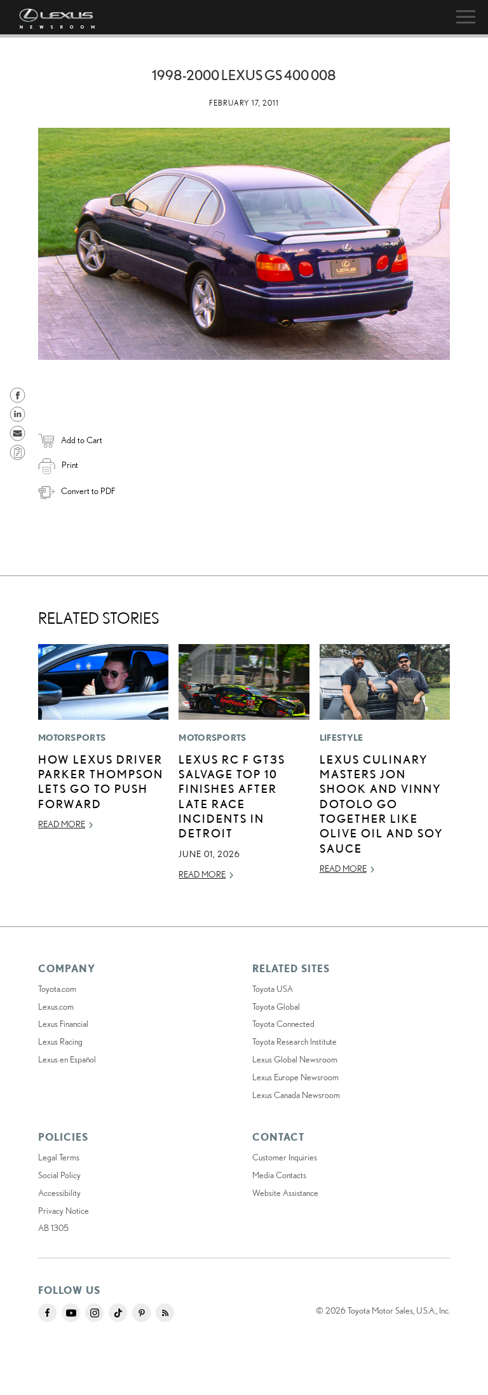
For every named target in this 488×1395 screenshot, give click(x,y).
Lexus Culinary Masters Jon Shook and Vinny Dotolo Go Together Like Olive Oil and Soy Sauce (382, 804)
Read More (61, 824)
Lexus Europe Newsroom (295, 1077)
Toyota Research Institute (294, 1041)
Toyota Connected (283, 1024)
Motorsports (71, 737)
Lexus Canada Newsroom (296, 1095)
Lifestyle (341, 737)
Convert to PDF (88, 491)
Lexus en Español (67, 1059)
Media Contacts (279, 1175)
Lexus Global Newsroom (294, 1059)
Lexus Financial (63, 1024)
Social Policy (59, 1175)
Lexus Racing (60, 1041)
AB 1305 (53, 1228)
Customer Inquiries (284, 1157)
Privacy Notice (63, 1211)
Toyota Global (276, 1006)
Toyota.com (57, 989)
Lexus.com (56, 1006)
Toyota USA (272, 989)
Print (70, 465)
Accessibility (59, 1193)
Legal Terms (58, 1157)
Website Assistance (285, 1193)
